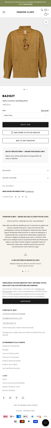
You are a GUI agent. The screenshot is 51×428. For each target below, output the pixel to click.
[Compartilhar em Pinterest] (23, 197)
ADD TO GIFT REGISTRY (25, 141)
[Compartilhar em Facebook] (16, 197)
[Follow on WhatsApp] (23, 398)
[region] (25, 260)
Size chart (45, 110)
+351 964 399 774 (9, 323)
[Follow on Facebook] (3, 398)
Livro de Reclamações (11, 368)
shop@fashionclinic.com (12, 318)
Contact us (29, 191)
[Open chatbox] (45, 422)
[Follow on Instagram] (10, 398)
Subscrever (25, 301)
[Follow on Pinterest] (16, 398)
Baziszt (8, 96)
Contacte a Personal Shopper (13, 314)
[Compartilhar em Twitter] (19, 197)
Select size (25, 125)
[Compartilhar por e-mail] (26, 197)
